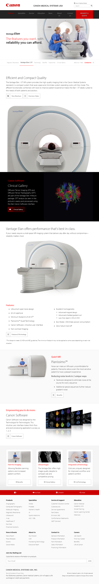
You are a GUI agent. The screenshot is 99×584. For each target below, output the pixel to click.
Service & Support (57, 500)
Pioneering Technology (36, 542)
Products (11, 13)
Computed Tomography (14, 507)
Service (31, 13)
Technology (37, 62)
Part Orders (55, 512)
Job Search (77, 536)
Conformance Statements (59, 518)
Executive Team (34, 544)
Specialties (21, 13)
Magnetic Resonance (13, 512)
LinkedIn (60, 492)
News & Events (11, 532)
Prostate (31, 507)
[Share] (93, 63)
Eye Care (9, 524)
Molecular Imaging (12, 509)
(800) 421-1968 (78, 62)
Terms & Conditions (11, 573)
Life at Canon (78, 544)
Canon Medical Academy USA (79, 505)
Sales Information (57, 544)
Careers (76, 532)
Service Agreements (58, 509)
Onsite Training (79, 509)
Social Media (10, 544)
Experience (52, 62)
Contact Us (70, 14)
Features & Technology (19, 334)
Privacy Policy (20, 573)
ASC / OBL (32, 518)
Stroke (31, 504)
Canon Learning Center (82, 512)
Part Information (56, 542)
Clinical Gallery (61, 62)
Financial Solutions (12, 527)
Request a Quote (84, 14)
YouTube (37, 492)
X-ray (7, 518)
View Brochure (16, 96)
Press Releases (10, 539)
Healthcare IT (10, 521)
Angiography (10, 504)
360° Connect (55, 521)
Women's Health (34, 509)
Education (41, 13)
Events (8, 542)
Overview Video (33, 96)
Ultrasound (9, 515)
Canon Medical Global (81, 3)
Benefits (44, 62)
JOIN (89, 561)
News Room (10, 536)
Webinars (77, 515)
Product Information (58, 539)
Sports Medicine (34, 515)
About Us (59, 14)
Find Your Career (79, 539)
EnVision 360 (55, 515)
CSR (30, 539)
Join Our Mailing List (13, 553)
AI (29, 512)
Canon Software (17, 436)
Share (83, 492)
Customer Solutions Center (60, 504)
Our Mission (33, 536)
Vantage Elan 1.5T (26, 62)
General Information (58, 536)
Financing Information (58, 547)
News (50, 13)
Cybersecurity (55, 507)
